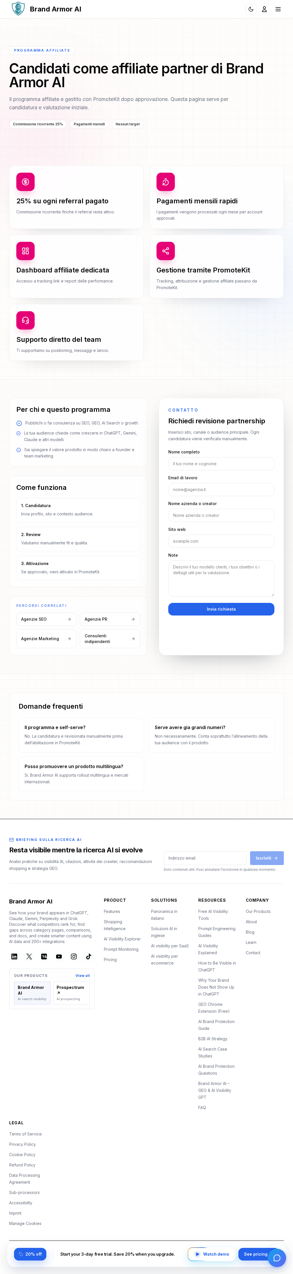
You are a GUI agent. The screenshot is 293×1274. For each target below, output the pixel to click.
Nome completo (184, 451)
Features (112, 911)
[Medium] (44, 956)
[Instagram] (74, 956)
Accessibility (20, 1202)
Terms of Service (25, 1133)
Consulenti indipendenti (97, 638)
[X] (29, 956)
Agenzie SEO (34, 619)
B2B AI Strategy (212, 1038)
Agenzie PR (96, 619)
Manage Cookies (25, 1223)
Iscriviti (263, 858)
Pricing (110, 959)
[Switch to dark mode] (251, 9)
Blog (250, 932)
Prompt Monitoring (121, 949)
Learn (251, 942)
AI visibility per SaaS (170, 945)
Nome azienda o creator (192, 503)
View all (83, 975)
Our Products (258, 911)
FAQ (202, 1107)
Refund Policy (22, 1164)
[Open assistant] (277, 1258)
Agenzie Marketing (40, 638)
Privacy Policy (22, 1144)
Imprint (15, 1213)
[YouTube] (59, 956)
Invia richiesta (221, 609)
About (251, 921)
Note (173, 555)
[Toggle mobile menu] (278, 9)
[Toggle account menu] (264, 9)
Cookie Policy (22, 1154)
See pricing (256, 1254)
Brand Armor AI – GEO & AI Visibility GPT (214, 1090)
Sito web (177, 529)
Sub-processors (24, 1192)
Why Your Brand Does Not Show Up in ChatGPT (216, 987)
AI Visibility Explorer (122, 938)
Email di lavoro (182, 477)
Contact (253, 952)
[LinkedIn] (14, 956)
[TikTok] (89, 956)
